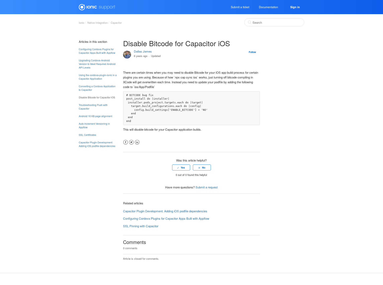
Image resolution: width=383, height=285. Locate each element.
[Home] (97, 6)
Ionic (81, 22)
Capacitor (116, 22)
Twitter (131, 142)
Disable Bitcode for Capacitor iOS (97, 97)
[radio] (181, 167)
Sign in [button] (295, 7)
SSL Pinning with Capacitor (140, 226)
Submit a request (206, 187)
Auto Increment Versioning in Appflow (94, 125)
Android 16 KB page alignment (95, 116)
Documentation (268, 7)
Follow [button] (252, 52)
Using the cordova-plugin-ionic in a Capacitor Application (98, 76)
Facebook (125, 142)
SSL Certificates (87, 134)
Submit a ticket (240, 7)
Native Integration (97, 22)
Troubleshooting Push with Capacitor (93, 106)
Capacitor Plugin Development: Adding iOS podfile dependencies (97, 144)
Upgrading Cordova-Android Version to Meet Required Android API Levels (97, 64)
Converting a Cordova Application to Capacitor (97, 87)
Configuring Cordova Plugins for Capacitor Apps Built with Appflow (97, 50)
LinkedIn (137, 142)
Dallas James (143, 51)
